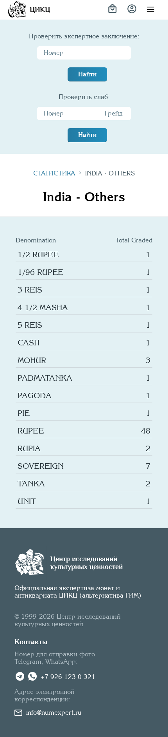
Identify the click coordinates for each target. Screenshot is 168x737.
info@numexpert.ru (53, 712)
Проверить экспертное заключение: (84, 36)
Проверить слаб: (84, 97)
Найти (87, 74)
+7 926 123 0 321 (68, 677)
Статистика (54, 173)
